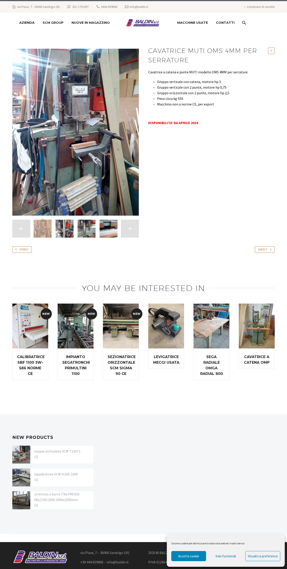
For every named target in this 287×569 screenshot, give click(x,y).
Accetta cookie (188, 556)
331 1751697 (80, 7)
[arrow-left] (21, 229)
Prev (24, 249)
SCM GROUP (53, 23)
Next (262, 249)
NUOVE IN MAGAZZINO (91, 23)
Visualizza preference (263, 556)
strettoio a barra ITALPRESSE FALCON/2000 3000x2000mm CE (57, 500)
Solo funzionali (225, 556)
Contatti (225, 23)
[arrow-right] (130, 229)
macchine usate (192, 23)
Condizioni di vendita (261, 7)
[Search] (243, 23)
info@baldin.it (139, 7)
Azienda (27, 23)
